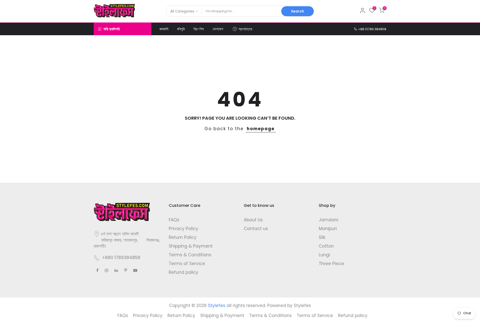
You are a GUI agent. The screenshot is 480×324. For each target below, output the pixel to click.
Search (297, 11)
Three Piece (331, 264)
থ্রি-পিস (199, 28)
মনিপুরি (181, 28)
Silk (322, 237)
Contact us (256, 229)
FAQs (174, 220)
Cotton (326, 246)
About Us (253, 220)
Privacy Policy (183, 229)
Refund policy (183, 272)
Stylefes (302, 306)
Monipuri (328, 229)
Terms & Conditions (190, 255)
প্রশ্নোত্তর (245, 28)
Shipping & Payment (191, 246)
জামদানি (164, 28)
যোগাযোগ (217, 28)
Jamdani (328, 220)
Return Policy (182, 237)
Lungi (324, 255)
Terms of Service (187, 264)
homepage (260, 129)
